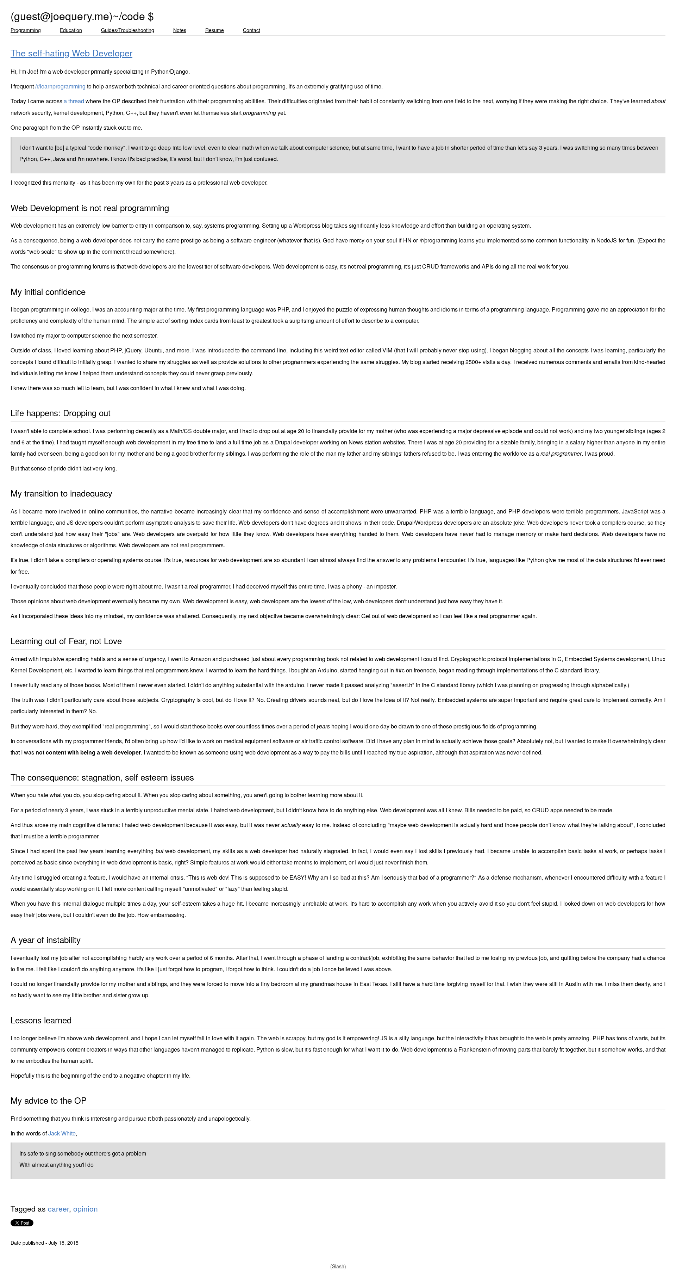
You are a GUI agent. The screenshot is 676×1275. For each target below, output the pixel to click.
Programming (26, 29)
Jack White (62, 1133)
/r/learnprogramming (60, 86)
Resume (214, 29)
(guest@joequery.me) (62, 15)
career (58, 1208)
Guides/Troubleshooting (127, 29)
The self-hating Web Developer (71, 52)
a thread (74, 101)
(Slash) (338, 1266)
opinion (85, 1208)
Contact (251, 29)
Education (71, 29)
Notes (179, 29)
